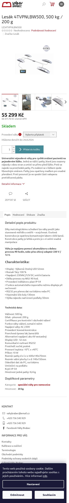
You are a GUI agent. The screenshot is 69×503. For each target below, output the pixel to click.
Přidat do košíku (31, 149)
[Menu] (61, 4)
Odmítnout (17, 495)
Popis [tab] (7, 214)
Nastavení (33, 484)
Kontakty (6, 441)
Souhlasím (49, 495)
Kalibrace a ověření (12, 445)
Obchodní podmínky (12, 454)
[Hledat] (44, 4)
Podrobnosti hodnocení (43, 30)
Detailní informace (11, 183)
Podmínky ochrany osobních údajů (20, 458)
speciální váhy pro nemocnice (34, 384)
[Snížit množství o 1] (13, 151)
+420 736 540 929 (16, 418)
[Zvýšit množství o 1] (13, 147)
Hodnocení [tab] (18, 214)
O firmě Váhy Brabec (12, 462)
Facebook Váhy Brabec (18, 427)
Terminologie (9, 450)
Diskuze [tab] (31, 214)
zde (45, 475)
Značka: (12, 33)
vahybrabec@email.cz (18, 413)
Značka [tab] (41, 214)
